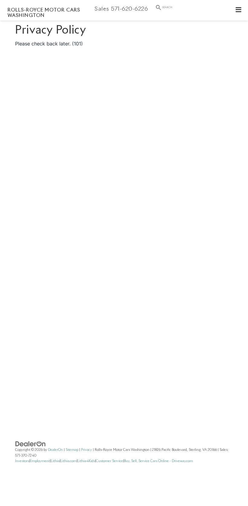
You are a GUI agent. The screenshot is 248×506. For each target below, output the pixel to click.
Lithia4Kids (86, 461)
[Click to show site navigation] (238, 10)
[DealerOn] (30, 444)
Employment (40, 461)
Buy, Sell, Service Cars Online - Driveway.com (158, 461)
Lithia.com (68, 461)
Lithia (55, 461)
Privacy (86, 449)
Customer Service (109, 461)
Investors (22, 461)
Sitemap (72, 449)
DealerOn (55, 449)
